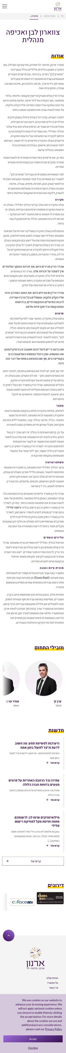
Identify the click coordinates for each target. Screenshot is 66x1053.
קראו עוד (35, 861)
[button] (6, 682)
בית (62, 15)
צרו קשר (53, 987)
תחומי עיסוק (49, 15)
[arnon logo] (58, 6)
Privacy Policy (53, 1029)
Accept (33, 1038)
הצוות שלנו (52, 977)
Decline (33, 1048)
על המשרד (52, 982)
